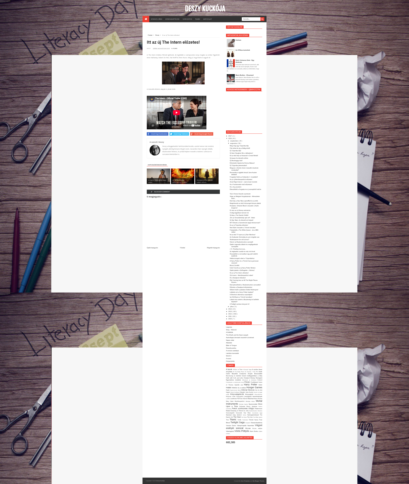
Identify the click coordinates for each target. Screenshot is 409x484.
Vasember (251, 425)
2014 (230, 309)
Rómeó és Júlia (244, 411)
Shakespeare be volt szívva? (239, 239)
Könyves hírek (231, 396)
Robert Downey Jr (232, 411)
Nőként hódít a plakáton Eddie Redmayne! (244, 290)
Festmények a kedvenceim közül (235, 382)
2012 (230, 314)
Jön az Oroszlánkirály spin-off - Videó (242, 218)
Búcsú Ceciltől (234, 265)
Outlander (242, 406)
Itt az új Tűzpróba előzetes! (239, 225)
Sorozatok (239, 413)
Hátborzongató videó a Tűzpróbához (242, 258)
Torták (240, 420)
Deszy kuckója (205, 8)
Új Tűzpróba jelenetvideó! (238, 165)
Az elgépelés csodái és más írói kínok (242, 251)
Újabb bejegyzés (152, 248)
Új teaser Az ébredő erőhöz (239, 158)
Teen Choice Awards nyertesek (240, 194)
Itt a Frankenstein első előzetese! (241, 184)
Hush (228, 390)
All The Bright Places (239, 371)
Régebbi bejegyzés (213, 248)
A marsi (228, 358)
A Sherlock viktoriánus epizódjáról (241, 294)
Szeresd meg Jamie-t (234, 415)
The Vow (250, 417)
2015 (230, 138)
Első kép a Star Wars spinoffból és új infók (244, 201)
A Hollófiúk (229, 332)
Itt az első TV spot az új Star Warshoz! (242, 234)
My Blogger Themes (258, 481)
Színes (245, 415)
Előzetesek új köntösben (250, 380)
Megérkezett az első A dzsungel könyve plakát (245, 203)
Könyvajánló (250, 394)
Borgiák (251, 373)
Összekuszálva (231, 348)
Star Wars (248, 413)
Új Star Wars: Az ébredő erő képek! (241, 220)
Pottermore (258, 408)
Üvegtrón (248, 422)
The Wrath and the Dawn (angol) (237, 335)
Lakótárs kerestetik (232, 353)
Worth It (228, 356)
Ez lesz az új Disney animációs (240, 210)
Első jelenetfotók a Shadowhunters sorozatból (245, 285)
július (232, 306)
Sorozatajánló (231, 413)
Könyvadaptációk (237, 394)
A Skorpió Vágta (247, 369)
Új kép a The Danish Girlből (239, 215)
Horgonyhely (230, 361)
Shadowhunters (253, 410)
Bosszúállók (258, 373)
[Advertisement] (185, 28)
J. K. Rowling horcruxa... (238, 249)
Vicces (248, 428)
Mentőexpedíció (240, 401)
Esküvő (260, 380)
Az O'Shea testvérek (242, 50)
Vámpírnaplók (242, 425)
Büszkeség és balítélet (234, 376)
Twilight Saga (237, 422)
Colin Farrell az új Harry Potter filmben (243, 268)
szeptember (234, 141)
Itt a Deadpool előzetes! (238, 278)
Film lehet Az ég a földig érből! (240, 148)
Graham (238, 40)
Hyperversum (234, 390)
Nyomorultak (253, 404)
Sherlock (260, 410)
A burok (229, 369)
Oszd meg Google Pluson (203, 134)
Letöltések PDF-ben (236, 398)
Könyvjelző (240, 396)
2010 (230, 319)
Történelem (245, 420)
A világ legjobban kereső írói (239, 213)
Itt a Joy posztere (235, 187)
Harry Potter (251, 384)
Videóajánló (230, 431)
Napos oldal (230, 340)
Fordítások (255, 382)
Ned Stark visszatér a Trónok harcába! (243, 227)
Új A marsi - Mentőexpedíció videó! (241, 275)
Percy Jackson (252, 406)
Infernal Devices (248, 390)
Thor (228, 420)
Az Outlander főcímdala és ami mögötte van (244, 237)
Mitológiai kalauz (251, 401)
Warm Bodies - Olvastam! (244, 75)
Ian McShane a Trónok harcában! (241, 297)
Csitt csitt (229, 378)
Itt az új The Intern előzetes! (239, 273)
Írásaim (243, 392)
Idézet (239, 390)
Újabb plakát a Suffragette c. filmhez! (242, 270)
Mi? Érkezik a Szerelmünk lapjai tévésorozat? (245, 223)
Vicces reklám (257, 428)
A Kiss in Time (238, 369)
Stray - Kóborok (231, 330)
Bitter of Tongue (231, 345)
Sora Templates (245, 481)
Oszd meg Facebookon (159, 134)
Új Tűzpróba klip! (235, 150)
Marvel (245, 398)
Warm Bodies (254, 431)
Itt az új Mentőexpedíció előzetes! (241, 179)
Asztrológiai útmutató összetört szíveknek (240, 337)
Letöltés (228, 398)
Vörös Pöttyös (242, 431)
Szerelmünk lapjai (257, 413)
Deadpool (247, 378)
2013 (230, 311)
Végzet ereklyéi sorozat (244, 426)
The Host (237, 417)
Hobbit (229, 388)
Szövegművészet (253, 415)
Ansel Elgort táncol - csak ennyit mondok (243, 182)
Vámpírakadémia (256, 422)
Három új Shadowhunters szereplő (241, 242)
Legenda (229, 327)
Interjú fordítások (235, 392)
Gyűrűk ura (239, 385)
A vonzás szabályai (232, 350)
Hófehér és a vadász (239, 388)
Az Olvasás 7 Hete (250, 371)
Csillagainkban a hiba (254, 376)
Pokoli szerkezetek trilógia (243, 409)
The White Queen (257, 417)
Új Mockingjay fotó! (236, 160)
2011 (230, 316)
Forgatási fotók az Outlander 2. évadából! (244, 177)
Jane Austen (250, 392)
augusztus (234, 143)
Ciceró (244, 376)
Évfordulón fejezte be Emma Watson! (242, 163)
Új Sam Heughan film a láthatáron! (241, 153)
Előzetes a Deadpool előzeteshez (241, 287)
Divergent (259, 378)
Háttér (260, 385)
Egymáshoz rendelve (234, 380)
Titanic (233, 419)
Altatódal (229, 343)
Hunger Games (254, 387)
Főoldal (182, 248)
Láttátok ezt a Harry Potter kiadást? (242, 292)
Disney (253, 378)
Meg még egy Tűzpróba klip (239, 146)
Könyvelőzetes (258, 394)
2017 (230, 136)
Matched (251, 398)
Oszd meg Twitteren (181, 134)
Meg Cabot (230, 401)
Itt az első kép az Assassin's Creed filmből (244, 155)
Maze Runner (258, 398)
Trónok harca (254, 420)
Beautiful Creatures (240, 373)
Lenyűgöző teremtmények (253, 396)
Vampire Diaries (231, 425)
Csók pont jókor (238, 378)
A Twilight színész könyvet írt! (239, 304)
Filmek (175, 48)
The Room (244, 417)
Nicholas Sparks (244, 404)
